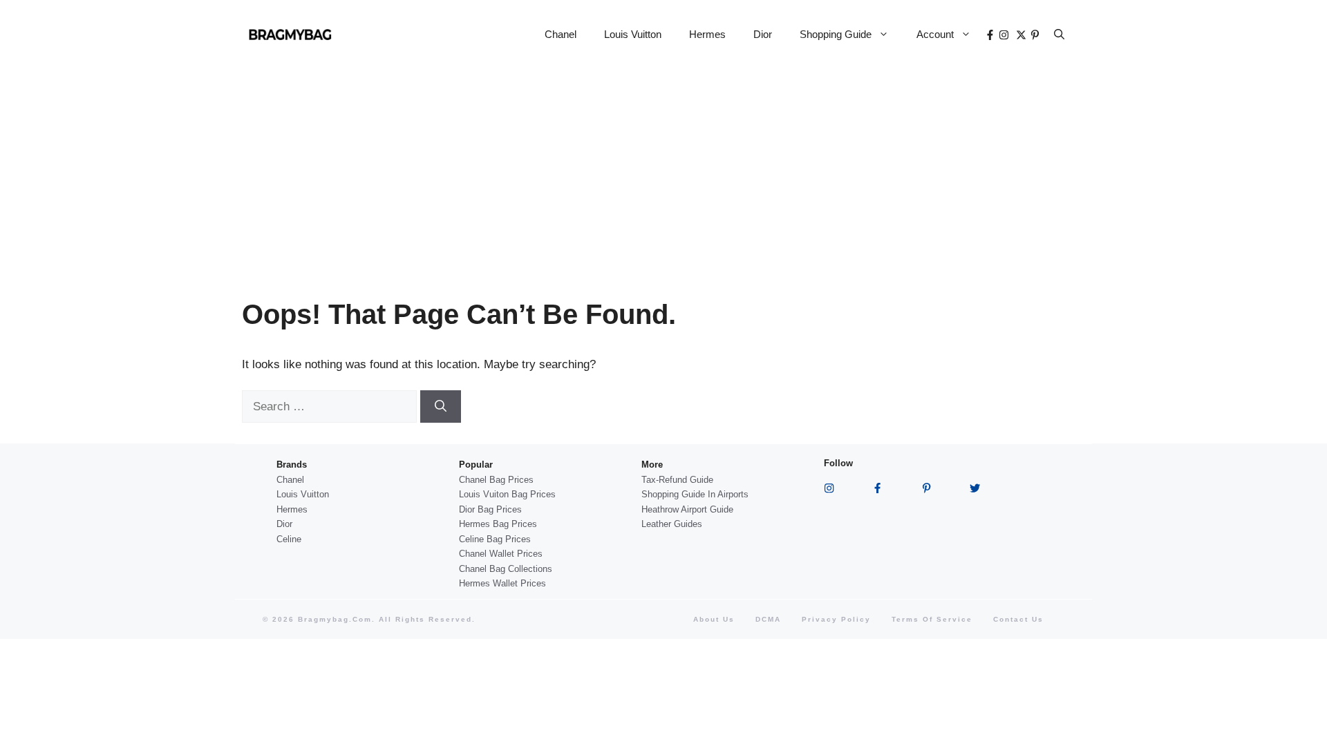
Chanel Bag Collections (505, 569)
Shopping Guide (836, 34)
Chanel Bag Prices (496, 480)
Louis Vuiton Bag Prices (507, 494)
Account (935, 34)
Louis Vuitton (632, 34)
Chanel (560, 34)
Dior (762, 34)
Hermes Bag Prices (498, 524)
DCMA (768, 619)
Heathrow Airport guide (687, 509)
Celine (288, 539)
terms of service (932, 619)
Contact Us (1018, 619)
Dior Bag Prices (490, 509)
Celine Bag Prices (495, 539)
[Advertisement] (663, 172)
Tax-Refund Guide (677, 480)
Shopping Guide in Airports (695, 494)
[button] (1059, 34)
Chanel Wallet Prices (501, 553)
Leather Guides (671, 524)
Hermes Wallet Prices (502, 583)
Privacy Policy (836, 619)
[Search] (440, 406)
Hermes (707, 34)
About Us (714, 619)
